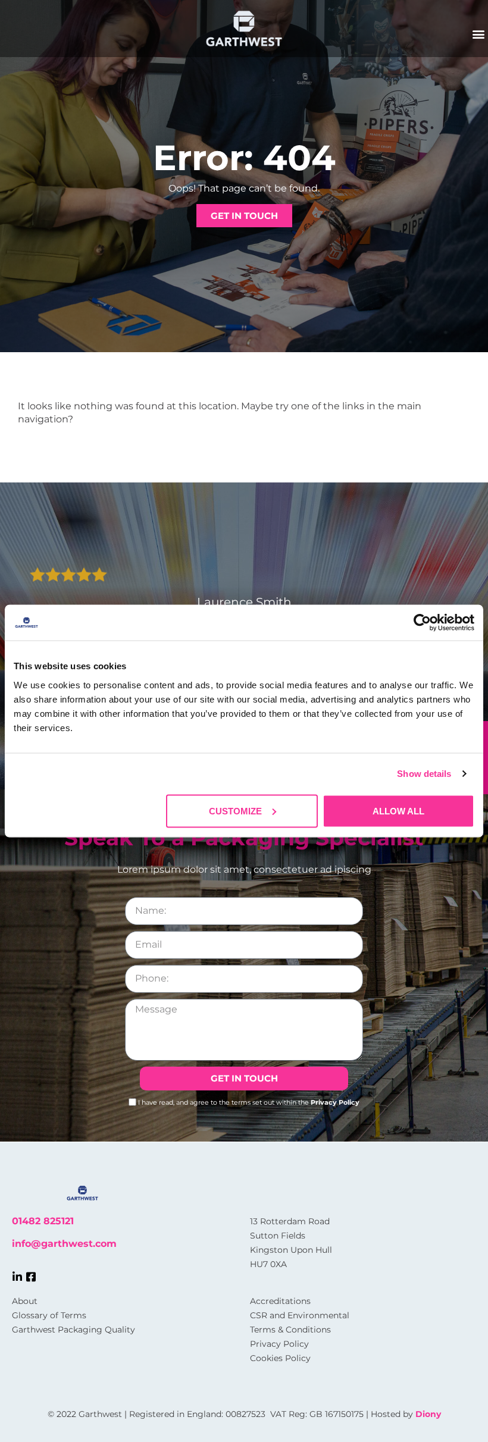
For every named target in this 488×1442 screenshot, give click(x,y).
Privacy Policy (335, 1102)
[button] (478, 33)
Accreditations (280, 1301)
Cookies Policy (280, 1358)
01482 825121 (43, 1221)
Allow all (398, 810)
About (24, 1301)
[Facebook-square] (31, 1276)
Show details (424, 774)
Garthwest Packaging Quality (73, 1329)
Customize (235, 810)
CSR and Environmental (299, 1315)
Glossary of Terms (49, 1315)
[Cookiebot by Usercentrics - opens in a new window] (422, 623)
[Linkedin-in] (17, 1276)
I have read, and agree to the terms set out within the (248, 1102)
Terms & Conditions (290, 1329)
